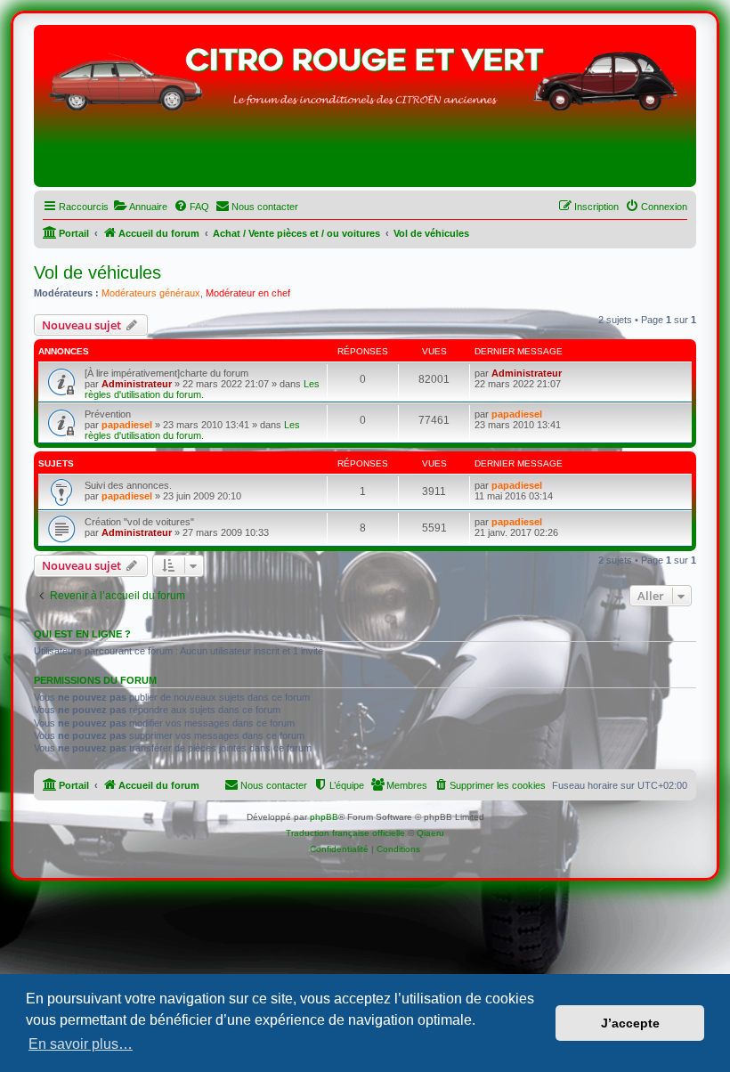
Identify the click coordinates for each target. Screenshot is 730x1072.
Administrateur (136, 383)
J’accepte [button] (630, 1023)
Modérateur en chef (248, 293)
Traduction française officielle (345, 833)
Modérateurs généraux (150, 293)
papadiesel (126, 424)
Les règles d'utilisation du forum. (202, 389)
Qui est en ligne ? (82, 634)
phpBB (324, 817)
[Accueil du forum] (365, 110)
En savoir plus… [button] (80, 1044)
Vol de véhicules (97, 272)
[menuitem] (140, 206)
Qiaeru (430, 833)
